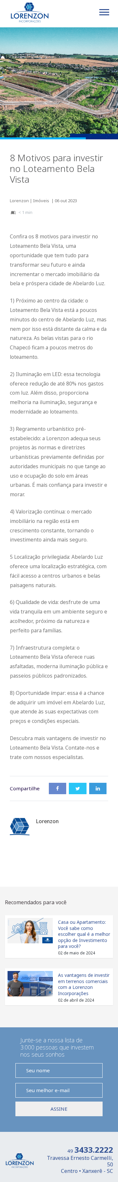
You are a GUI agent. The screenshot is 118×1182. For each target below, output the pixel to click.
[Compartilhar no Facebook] (57, 788)
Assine (59, 1108)
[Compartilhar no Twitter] (77, 788)
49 (90, 1150)
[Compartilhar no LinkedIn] (98, 788)
